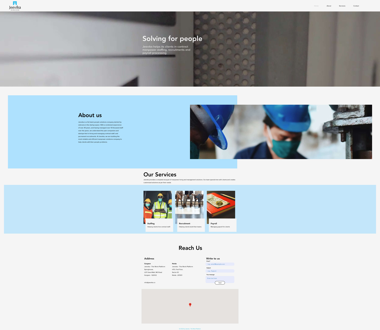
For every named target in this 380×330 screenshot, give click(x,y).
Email (208, 261)
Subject (209, 268)
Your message (210, 274)
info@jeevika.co (149, 282)
